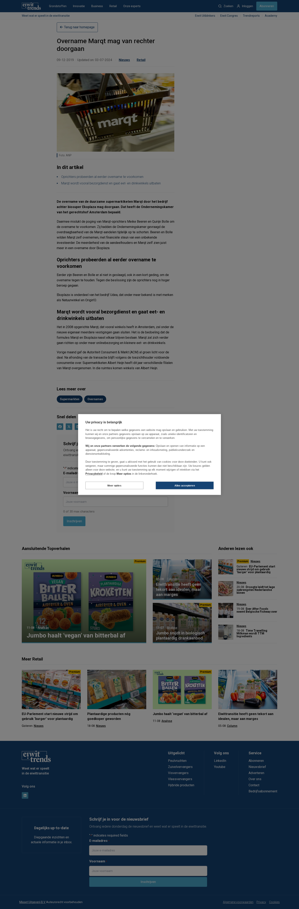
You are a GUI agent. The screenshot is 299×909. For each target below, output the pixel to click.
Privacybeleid (94, 473)
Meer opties (114, 485)
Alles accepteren (185, 485)
